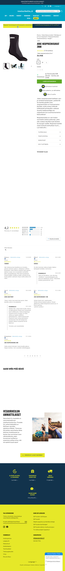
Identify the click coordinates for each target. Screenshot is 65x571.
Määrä (39, 67)
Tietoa (29, 18)
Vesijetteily (36, 16)
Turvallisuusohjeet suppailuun (41, 529)
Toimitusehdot (7, 549)
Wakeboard (27, 16)
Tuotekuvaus (42, 132)
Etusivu (39, 35)
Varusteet (56, 16)
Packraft (19, 16)
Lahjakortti (6, 541)
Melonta (11, 16)
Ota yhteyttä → (32, 497)
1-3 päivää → (50, 480)
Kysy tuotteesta (43, 144)
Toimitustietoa (43, 136)
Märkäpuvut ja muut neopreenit (34, 455)
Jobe (38, 41)
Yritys (4, 554)
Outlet (36, 18)
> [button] (40, 356)
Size (38, 59)
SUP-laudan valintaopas (40, 516)
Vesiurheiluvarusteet (47, 35)
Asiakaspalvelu (7, 538)
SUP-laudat (36, 519)
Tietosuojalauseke (8, 551)
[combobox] (46, 11)
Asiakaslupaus (7, 546)
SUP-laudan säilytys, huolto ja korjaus (43, 527)
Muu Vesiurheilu (46, 16)
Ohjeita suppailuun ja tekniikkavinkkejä (44, 522)
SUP (6, 16)
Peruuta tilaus (7, 556)
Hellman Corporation (40, 565)
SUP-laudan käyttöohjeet (40, 524)
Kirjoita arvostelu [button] (54, 239)
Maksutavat (42, 140)
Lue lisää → (14, 480)
